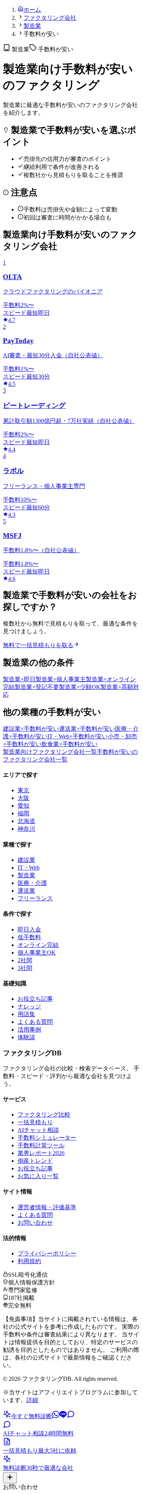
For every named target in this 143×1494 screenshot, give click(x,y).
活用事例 (29, 1029)
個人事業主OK (37, 952)
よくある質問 (35, 1022)
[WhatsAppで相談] (55, 1416)
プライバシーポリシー (47, 1253)
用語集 (26, 1014)
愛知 (23, 806)
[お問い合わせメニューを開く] (10, 1477)
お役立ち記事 (35, 999)
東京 (23, 790)
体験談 (26, 1037)
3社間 (25, 968)
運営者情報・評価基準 (47, 1207)
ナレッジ (29, 1006)
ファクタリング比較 (44, 1114)
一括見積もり (35, 1122)
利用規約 (29, 1261)
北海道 (26, 821)
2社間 (25, 960)
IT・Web (29, 867)
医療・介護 (32, 883)
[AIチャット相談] (71, 1416)
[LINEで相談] (63, 1416)
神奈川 (26, 829)
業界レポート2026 (41, 1153)
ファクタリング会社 (49, 18)
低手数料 (29, 937)
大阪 (23, 798)
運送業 (26, 891)
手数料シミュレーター (47, 1138)
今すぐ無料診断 (31, 1416)
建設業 (26, 860)
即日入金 (29, 929)
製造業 (32, 26)
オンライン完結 (38, 945)
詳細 (32, 1400)
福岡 (23, 813)
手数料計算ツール (41, 1145)
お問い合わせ (35, 1223)
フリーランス (35, 898)
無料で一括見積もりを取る (38, 645)
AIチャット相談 (38, 1130)
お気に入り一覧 (38, 1176)
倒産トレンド (35, 1161)
